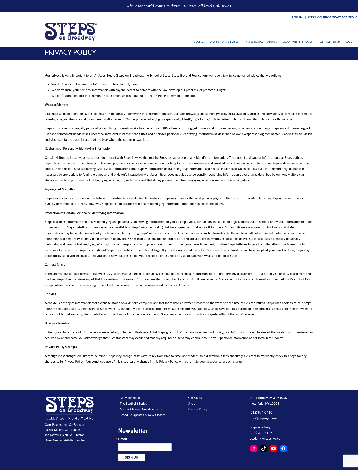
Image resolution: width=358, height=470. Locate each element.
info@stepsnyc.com (263, 418)
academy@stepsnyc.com (266, 438)
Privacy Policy (197, 409)
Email (122, 439)
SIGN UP (131, 457)
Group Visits (291, 42)
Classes (199, 42)
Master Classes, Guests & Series (142, 409)
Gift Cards (195, 397)
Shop (336, 42)
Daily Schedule (130, 397)
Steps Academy (260, 427)
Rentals (324, 42)
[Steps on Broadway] (71, 32)
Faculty (308, 42)
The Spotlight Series (133, 403)
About (349, 42)
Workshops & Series (224, 42)
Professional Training (260, 42)
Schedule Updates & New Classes (143, 415)
